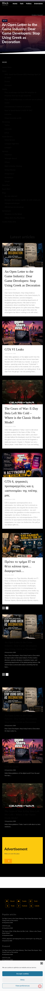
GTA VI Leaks (14, 349)
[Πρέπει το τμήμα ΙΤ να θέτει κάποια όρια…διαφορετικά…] (22, 545)
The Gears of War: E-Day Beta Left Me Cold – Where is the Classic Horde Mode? (22, 814)
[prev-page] (3, 608)
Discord (12, 901)
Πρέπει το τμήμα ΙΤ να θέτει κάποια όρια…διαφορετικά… (20, 566)
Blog (5, 20)
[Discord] (7, 901)
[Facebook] (19, 906)
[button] (42, 963)
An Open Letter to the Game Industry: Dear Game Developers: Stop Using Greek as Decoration (21, 33)
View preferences (23, 986)
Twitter (13, 906)
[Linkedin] (31, 906)
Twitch (35, 901)
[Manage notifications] (40, 986)
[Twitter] (7, 906)
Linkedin (37, 906)
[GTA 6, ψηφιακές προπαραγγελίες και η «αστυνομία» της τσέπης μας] (22, 465)
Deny (22, 980)
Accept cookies (22, 974)
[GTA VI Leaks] (22, 333)
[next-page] (7, 608)
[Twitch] (30, 901)
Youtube (24, 901)
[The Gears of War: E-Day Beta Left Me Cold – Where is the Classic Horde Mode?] (22, 392)
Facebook (24, 906)
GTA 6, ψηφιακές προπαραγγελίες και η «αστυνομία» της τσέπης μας (22, 938)
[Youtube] (18, 901)
